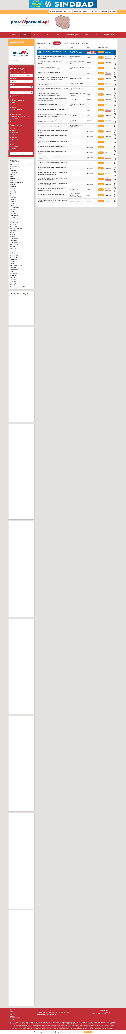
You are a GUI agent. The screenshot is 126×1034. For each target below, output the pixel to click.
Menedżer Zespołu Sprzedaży (47, 105)
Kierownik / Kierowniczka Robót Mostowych (52, 88)
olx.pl (13, 144)
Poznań (14, 34)
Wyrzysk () (13, 281)
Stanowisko (41, 47)
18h (49, 43)
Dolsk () (12, 176)
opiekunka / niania (16, 114)
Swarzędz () (13, 257)
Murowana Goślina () (15, 219)
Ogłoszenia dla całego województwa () (20, 165)
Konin (47, 34)
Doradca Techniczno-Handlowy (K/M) (49, 62)
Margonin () (13, 213)
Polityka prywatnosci (15, 1017)
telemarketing (15, 118)
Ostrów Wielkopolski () (16, 228)
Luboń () (12, 211)
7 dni (66, 43)
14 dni (75, 43)
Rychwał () (13, 250)
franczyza (14, 102)
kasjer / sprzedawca (17, 109)
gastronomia (15, 105)
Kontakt (113, 11)
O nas (95, 11)
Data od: (12, 84)
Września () (13, 279)
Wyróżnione (15, 95)
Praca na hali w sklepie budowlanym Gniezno (52, 135)
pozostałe (14, 121)
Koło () (12, 195)
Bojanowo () (13, 166)
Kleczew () (13, 192)
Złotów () (12, 285)
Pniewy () (12, 236)
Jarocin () (12, 184)
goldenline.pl (15, 132)
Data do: (12, 90)
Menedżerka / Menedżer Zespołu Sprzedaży (51, 109)
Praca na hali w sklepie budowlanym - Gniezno (53, 130)
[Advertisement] (90, 22)
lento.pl (13, 141)
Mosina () (12, 217)
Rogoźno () (13, 248)
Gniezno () (13, 178)
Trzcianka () (13, 267)
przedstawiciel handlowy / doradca (20, 116)
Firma (71, 47)
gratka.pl (14, 135)
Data (106, 47)
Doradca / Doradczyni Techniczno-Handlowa (52, 56)
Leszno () (13, 209)
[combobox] (21, 60)
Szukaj (21, 154)
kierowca (14, 111)
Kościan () (13, 201)
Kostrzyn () (13, 199)
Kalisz (36, 34)
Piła (86, 34)
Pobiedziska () (14, 238)
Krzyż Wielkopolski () (15, 207)
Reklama (12, 1014)
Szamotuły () (13, 259)
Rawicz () (12, 246)
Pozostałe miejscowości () (17, 286)
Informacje (104, 11)
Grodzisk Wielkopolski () (16, 182)
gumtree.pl (14, 137)
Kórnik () (12, 203)
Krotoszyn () (13, 205)
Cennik (11, 1013)
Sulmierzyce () (14, 256)
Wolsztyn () (13, 275)
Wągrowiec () (13, 273)
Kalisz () (13, 188)
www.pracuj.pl (15, 128)
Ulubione (68, 11)
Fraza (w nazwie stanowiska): (17, 72)
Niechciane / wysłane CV (82, 11)
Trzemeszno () (14, 269)
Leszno (57, 34)
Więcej (101, 52)
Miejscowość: (13, 78)
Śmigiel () (12, 261)
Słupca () (12, 254)
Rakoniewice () (14, 244)
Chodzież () (13, 170)
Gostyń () (12, 180)
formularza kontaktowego (49, 1014)
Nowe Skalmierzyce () (15, 221)
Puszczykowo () (14, 242)
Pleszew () (13, 234)
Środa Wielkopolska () (16, 265)
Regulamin (12, 1016)
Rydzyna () (13, 252)
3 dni (57, 43)
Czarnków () (13, 172)
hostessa (14, 107)
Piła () (12, 232)
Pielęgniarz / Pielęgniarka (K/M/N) (48, 126)
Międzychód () (14, 215)
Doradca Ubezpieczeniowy (46, 68)
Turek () (12, 271)
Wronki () (12, 277)
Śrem (95, 34)
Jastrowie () (13, 186)
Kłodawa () (13, 194)
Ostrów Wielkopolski (72, 34)
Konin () (13, 197)
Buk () (11, 168)
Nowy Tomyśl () (14, 223)
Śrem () (12, 263)
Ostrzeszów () (13, 230)
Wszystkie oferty (109, 34)
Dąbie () (12, 174)
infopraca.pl (15, 139)
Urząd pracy (15, 146)
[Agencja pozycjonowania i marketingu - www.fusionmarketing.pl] (104, 1011)
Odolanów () (13, 226)
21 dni (85, 43)
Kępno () (12, 190)
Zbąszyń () (13, 283)
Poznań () (13, 240)
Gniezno (25, 34)
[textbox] (21, 60)
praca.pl (14, 130)
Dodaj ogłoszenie (56, 11)
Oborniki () (13, 225)
